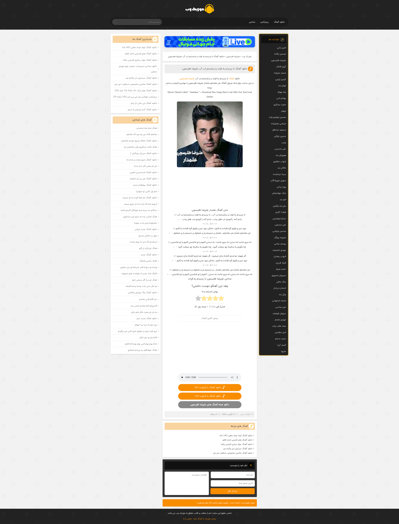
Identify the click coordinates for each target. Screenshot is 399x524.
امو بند (283, 199)
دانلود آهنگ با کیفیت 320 (208, 387)
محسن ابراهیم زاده (277, 117)
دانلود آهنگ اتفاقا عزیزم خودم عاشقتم (139, 140)
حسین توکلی (280, 136)
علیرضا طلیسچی (233, 56)
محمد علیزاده (280, 73)
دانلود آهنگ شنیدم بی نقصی (143, 172)
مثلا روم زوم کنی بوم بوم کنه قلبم (141, 343)
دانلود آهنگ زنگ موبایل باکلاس (142, 292)
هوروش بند (281, 155)
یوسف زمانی (280, 243)
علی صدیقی (280, 224)
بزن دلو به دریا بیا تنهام (146, 324)
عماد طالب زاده (279, 326)
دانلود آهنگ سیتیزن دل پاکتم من (237, 448)
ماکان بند (281, 167)
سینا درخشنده (279, 174)
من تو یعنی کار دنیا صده (145, 166)
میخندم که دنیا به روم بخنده (143, 241)
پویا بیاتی (281, 186)
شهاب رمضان (280, 256)
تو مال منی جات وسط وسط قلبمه (141, 286)
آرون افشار (281, 66)
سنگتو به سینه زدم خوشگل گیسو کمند (138, 210)
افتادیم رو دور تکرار (148, 337)
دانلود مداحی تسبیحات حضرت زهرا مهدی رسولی (138, 69)
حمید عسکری (280, 104)
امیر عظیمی (280, 332)
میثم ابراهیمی (279, 218)
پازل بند (282, 294)
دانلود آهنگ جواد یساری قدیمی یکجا (236, 444)
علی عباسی (280, 307)
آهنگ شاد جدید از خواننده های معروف (139, 273)
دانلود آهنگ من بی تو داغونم (143, 178)
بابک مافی (281, 281)
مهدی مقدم (280, 319)
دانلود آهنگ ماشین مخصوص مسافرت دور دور (232, 453)
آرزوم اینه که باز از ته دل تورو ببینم (140, 204)
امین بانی (281, 47)
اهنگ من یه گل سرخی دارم (144, 280)
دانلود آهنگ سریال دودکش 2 (143, 153)
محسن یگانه (280, 54)
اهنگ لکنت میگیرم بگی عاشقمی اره (140, 147)
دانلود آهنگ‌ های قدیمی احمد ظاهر (237, 440)
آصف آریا (281, 345)
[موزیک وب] (199, 8)
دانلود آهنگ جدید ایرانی (146, 229)
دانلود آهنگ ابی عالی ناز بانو (144, 103)
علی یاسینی (280, 148)
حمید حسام (280, 338)
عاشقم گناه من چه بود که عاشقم (142, 134)
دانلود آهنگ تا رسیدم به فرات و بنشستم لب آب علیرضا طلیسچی (214, 68)
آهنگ (231, 78)
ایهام (283, 111)
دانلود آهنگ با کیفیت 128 (208, 396)
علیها (283, 351)
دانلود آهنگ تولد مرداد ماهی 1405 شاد (235, 435)
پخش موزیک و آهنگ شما (204, 518)
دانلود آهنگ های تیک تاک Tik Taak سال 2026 (136, 90)
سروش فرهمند (279, 313)
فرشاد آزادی (280, 212)
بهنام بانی (281, 98)
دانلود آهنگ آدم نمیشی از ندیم (142, 109)
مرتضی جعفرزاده (278, 123)
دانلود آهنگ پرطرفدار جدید (145, 185)
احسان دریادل (279, 288)
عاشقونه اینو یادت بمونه (145, 223)
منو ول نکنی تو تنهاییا (146, 191)
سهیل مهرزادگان (278, 180)
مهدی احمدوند (279, 250)
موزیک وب (247, 56)
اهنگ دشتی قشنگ (148, 261)
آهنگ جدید (245, 414)
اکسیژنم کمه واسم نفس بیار (144, 305)
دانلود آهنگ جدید (149, 254)
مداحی (252, 22)
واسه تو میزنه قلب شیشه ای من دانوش (138, 267)
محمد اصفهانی (279, 300)
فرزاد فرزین (281, 262)
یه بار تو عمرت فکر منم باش (144, 312)
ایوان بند (282, 85)
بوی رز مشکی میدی (148, 235)
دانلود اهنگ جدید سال (146, 318)
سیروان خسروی (279, 275)
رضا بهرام (282, 92)
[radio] (221, 299)
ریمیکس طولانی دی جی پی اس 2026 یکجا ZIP (135, 96)
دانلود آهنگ (279, 22)
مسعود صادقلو (279, 129)
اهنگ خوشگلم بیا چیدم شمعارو (142, 350)
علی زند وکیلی (279, 205)
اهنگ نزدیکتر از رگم (148, 248)
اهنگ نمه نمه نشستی (146, 128)
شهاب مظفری (279, 161)
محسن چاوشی (279, 231)
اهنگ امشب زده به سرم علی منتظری (140, 216)
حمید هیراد (281, 269)
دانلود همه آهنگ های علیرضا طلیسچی (209, 404)
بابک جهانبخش (279, 193)
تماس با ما (187, 518)
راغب (283, 142)
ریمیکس (264, 22)
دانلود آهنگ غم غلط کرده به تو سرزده (140, 197)
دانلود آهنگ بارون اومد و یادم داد (141, 159)
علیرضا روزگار (280, 237)
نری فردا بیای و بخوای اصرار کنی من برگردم (137, 331)
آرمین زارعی (280, 79)
